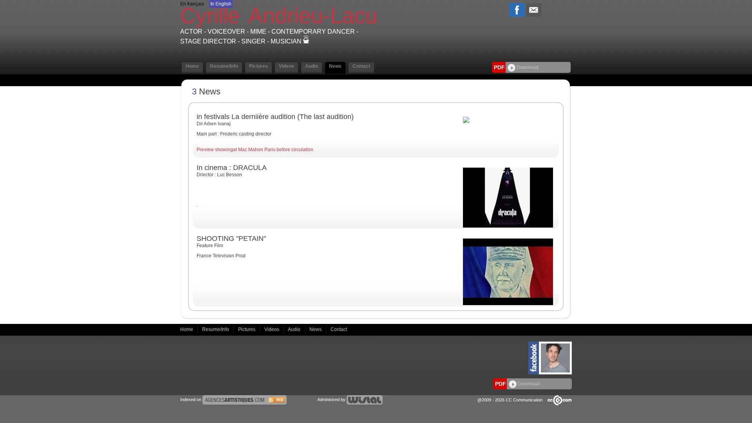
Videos (272, 329)
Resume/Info (216, 329)
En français (192, 4)
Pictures (247, 329)
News (316, 329)
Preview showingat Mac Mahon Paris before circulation (255, 149)
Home (187, 329)
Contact (339, 329)
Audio (295, 329)
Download (527, 67)
